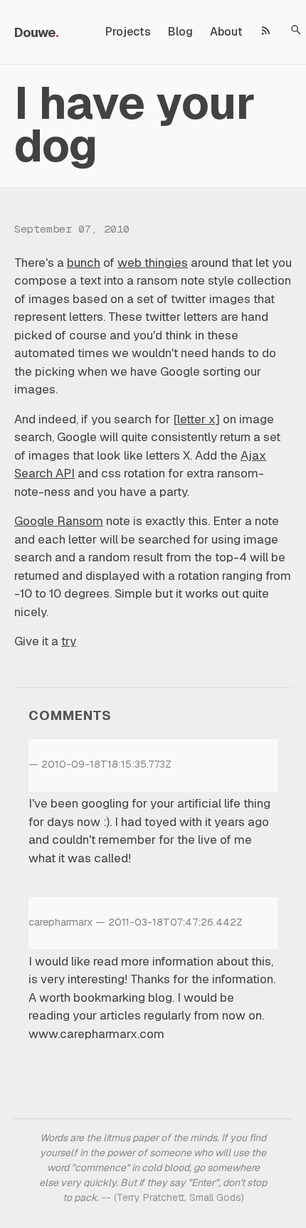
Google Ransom (58, 521)
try (68, 641)
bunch (83, 262)
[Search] (296, 30)
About (226, 31)
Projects (128, 31)
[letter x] (196, 419)
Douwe (35, 32)
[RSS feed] (266, 30)
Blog (180, 31)
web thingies (152, 262)
